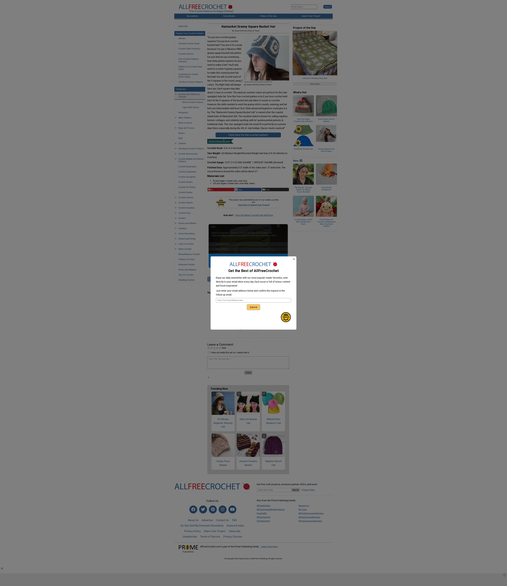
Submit (253, 307)
